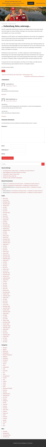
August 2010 (6, 297)
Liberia (4, 383)
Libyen (4, 384)
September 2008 (6, 325)
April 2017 (5, 210)
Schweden (5, 407)
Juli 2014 (5, 232)
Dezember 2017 (6, 202)
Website (3, 153)
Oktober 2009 (6, 309)
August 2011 (5, 279)
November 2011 (6, 274)
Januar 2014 (5, 237)
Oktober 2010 (6, 294)
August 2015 (5, 219)
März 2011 (5, 288)
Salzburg (5, 406)
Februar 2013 (6, 251)
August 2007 (6, 329)
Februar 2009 (6, 320)
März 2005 (5, 332)
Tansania (5, 418)
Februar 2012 (6, 269)
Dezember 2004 (6, 334)
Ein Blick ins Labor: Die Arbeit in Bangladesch (12, 177)
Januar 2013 (5, 253)
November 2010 (6, 292)
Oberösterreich (6, 395)
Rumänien (5, 404)
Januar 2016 (5, 218)
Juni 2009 (5, 317)
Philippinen (5, 400)
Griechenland (6, 367)
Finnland (5, 361)
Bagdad (4, 349)
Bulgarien (5, 356)
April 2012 (5, 267)
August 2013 (5, 244)
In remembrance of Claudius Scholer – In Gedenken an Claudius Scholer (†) (18, 170)
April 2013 (5, 249)
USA (4, 423)
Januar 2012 (5, 271)
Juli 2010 (5, 299)
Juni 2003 (5, 340)
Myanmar (5, 390)
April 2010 (5, 301)
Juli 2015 (5, 221)
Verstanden (30, 3)
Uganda (4, 420)
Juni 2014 (5, 233)
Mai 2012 (5, 265)
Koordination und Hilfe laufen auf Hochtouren (34, 76)
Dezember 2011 (6, 272)
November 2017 (6, 203)
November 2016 (6, 212)
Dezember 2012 (6, 255)
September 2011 (6, 278)
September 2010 (6, 295)
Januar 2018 (5, 200)
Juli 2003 (5, 338)
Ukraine (4, 422)
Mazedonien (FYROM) (7, 388)
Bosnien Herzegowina (7, 354)
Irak (4, 372)
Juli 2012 (5, 262)
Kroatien (5, 377)
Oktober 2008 (6, 324)
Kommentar (4, 126)
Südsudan (5, 416)
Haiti (4, 369)
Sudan (4, 414)
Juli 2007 (5, 331)
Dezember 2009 (6, 306)
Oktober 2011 (6, 276)
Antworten (4, 94)
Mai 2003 (5, 341)
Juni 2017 (5, 209)
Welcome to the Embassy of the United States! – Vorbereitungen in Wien (17, 74)
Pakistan (5, 399)
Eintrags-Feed (6, 433)
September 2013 (6, 242)
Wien (4, 425)
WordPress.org (6, 436)
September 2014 (6, 230)
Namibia (5, 392)
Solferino (5, 411)
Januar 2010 (5, 304)
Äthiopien (5, 347)
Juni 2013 (5, 248)
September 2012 (6, 258)
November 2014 (6, 226)
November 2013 (6, 241)
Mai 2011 (5, 285)
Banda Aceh (5, 351)
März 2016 (5, 216)
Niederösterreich (6, 393)
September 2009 (6, 311)
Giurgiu (4, 363)
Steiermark (5, 413)
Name (3, 145)
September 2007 (6, 327)
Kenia (3, 70)
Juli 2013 (5, 246)
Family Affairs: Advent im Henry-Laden (11, 174)
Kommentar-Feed (6, 435)
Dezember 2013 (6, 239)
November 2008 (6, 322)
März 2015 (5, 223)
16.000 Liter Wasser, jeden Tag (9, 176)
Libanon (4, 381)
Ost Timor (5, 397)
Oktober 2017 (6, 205)
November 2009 (6, 308)
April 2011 (5, 286)
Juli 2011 (5, 281)
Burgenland (5, 358)
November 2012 (6, 256)
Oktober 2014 (6, 228)
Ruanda (4, 402)
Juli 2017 (5, 207)
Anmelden (5, 431)
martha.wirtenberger (12, 23)
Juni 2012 (5, 264)
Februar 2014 (6, 235)
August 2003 (6, 336)
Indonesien (5, 370)
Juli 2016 (5, 214)
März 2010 (5, 302)
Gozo (4, 365)
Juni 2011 (5, 283)
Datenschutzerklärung (40, 3)
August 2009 (6, 313)
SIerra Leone (5, 409)
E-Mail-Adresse (5, 149)
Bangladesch (5, 353)
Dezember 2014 (6, 225)
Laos (4, 379)
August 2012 (5, 260)
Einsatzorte (5, 360)
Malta (4, 386)
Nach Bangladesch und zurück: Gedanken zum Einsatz (14, 172)
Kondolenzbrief (6, 376)
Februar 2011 (6, 290)
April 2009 (5, 318)
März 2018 (5, 198)
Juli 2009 (5, 315)
